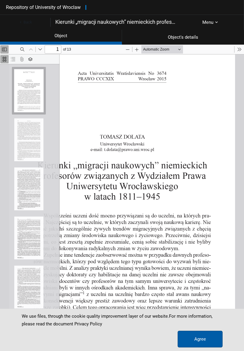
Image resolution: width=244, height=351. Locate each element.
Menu (207, 22)
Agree (200, 339)
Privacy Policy (88, 324)
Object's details (183, 37)
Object (60, 35)
